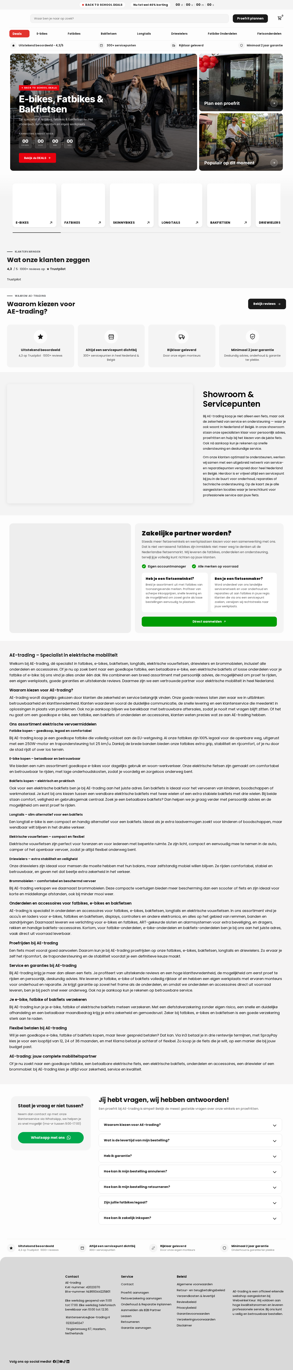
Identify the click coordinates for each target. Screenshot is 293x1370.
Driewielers (179, 34)
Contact (127, 1284)
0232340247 (74, 1323)
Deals (17, 34)
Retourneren (130, 1322)
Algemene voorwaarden (195, 1284)
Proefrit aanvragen (135, 1292)
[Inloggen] (274, 18)
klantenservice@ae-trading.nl (87, 1317)
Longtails (144, 34)
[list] (146, 205)
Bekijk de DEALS (35, 158)
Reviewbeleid (186, 1302)
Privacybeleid (186, 1308)
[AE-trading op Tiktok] (64, 1362)
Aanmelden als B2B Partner (141, 1310)
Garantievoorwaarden (193, 1313)
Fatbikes (74, 34)
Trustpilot (14, 279)
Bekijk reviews (264, 304)
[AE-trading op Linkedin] (67, 1362)
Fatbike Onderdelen (223, 34)
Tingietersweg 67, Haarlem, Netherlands (85, 1331)
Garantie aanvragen (136, 1328)
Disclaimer (184, 1325)
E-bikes (42, 34)
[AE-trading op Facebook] (54, 1362)
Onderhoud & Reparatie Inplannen (146, 1304)
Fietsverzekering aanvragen (141, 1298)
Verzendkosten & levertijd (196, 1296)
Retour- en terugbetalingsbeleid (201, 1290)
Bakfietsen (109, 34)
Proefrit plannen (250, 18)
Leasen (126, 1316)
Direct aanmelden (207, 621)
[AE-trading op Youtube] (61, 1362)
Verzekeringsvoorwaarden (196, 1319)
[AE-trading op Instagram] (57, 1362)
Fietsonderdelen (269, 34)
